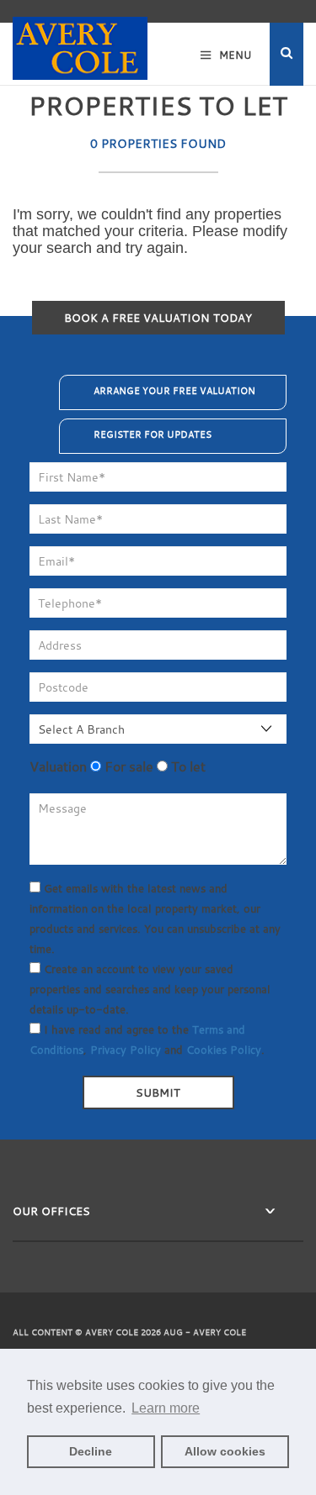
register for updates (153, 434)
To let (187, 766)
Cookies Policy (223, 1049)
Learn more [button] (165, 1408)
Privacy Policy (125, 1049)
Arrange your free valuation (174, 391)
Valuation (58, 766)
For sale (127, 766)
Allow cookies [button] (225, 1451)
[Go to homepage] (80, 41)
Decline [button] (90, 1451)
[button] (286, 54)
